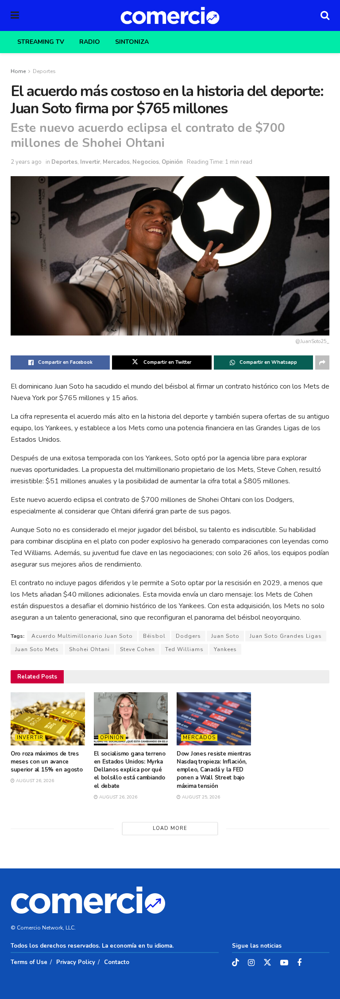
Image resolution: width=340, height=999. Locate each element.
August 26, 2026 (34, 781)
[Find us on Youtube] (284, 963)
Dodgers (188, 636)
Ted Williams (184, 649)
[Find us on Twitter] (267, 962)
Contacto (116, 962)
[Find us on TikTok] (235, 962)
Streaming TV (40, 42)
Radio (89, 42)
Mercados (116, 162)
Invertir (90, 162)
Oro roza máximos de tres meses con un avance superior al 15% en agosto (47, 762)
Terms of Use (29, 962)
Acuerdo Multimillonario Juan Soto (82, 636)
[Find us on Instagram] (251, 963)
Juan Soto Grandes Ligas (286, 636)
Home (18, 71)
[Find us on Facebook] (299, 963)
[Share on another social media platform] (322, 362)
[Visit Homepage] (170, 15)
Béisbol (154, 636)
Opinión (172, 162)
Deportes (44, 71)
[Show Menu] (15, 15)
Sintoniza (132, 42)
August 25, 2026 (200, 797)
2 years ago (26, 162)
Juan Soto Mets (37, 649)
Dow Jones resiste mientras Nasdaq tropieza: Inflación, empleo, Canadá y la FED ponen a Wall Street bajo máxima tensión (214, 770)
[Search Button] (325, 15)
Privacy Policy (75, 962)
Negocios (145, 162)
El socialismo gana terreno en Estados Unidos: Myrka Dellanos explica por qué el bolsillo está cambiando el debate (130, 770)
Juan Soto (225, 636)
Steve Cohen (137, 649)
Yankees (225, 649)
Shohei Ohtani (89, 649)
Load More (170, 828)
